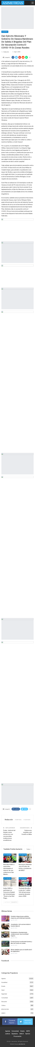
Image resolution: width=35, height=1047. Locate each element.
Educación (4, 1001)
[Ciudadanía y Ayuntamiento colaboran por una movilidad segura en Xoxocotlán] (5, 935)
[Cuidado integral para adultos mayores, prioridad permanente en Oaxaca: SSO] (5, 919)
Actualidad (7, 854)
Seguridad (4, 994)
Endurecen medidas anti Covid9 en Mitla (27, 832)
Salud (2, 990)
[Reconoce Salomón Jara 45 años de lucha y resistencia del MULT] (25, 858)
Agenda (3, 978)
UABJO (3, 1013)
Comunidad (4, 997)
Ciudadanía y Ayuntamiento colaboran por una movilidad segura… (19, 934)
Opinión (27, 1033)
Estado (3, 986)
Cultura (3, 1005)
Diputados (15, 1033)
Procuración (17, 1036)
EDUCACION (5, 1009)
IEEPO (28, 1031)
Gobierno (5, 31)
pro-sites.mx (22, 1044)
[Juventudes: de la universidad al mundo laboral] (5, 927)
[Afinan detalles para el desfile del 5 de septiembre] (5, 952)
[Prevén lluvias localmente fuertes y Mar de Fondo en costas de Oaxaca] (5, 944)
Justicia (7, 1033)
